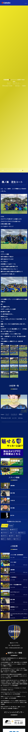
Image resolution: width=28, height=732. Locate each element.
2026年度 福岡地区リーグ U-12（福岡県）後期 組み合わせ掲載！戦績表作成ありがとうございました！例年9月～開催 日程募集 (14, 702)
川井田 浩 (12, 500)
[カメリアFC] (6, 3)
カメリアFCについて (14, 592)
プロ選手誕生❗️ (13, 577)
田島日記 (4, 535)
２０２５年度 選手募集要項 (16, 554)
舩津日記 (22, 532)
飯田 (4, 538)
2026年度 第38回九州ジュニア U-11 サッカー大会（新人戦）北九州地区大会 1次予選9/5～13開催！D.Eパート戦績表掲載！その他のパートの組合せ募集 (14, 670)
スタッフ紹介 (13, 562)
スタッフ (14, 532)
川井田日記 (5, 532)
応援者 (12, 535)
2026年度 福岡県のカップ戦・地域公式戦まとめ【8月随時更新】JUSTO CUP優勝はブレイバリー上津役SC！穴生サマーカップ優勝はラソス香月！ (14, 664)
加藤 (10, 538)
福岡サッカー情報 (15, 652)
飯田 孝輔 (12, 493)
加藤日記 (14, 529)
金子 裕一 (12, 515)
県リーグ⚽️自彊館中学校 (15, 584)
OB (19, 535)
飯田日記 (5, 529)
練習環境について (14, 607)
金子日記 (17, 538)
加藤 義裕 (12, 485)
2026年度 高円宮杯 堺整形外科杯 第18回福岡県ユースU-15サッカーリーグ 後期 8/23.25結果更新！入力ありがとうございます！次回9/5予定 (14, 676)
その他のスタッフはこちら (14, 521)
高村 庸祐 (12, 508)
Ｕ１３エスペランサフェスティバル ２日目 (18, 614)
